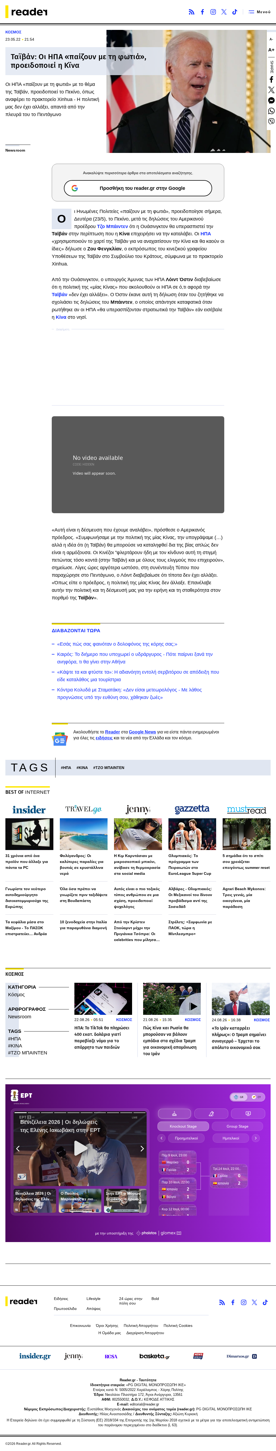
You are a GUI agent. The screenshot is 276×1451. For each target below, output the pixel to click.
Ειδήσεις (61, 1298)
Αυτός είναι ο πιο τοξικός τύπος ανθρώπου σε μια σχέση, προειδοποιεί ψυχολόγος (137, 898)
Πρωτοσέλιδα (65, 1308)
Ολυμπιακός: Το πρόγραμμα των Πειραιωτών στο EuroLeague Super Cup (189, 865)
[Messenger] (271, 100)
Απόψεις (94, 1308)
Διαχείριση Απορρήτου (145, 1333)
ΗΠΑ (206, 233)
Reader (112, 732)
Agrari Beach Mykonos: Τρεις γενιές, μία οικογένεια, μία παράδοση (244, 898)
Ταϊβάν (60, 294)
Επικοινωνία (80, 1325)
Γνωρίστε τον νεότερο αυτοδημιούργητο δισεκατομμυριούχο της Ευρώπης (26, 898)
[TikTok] (234, 12)
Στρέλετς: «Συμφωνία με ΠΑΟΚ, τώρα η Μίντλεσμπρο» (190, 928)
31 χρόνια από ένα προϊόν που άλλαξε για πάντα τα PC (26, 862)
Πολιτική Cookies (178, 1325)
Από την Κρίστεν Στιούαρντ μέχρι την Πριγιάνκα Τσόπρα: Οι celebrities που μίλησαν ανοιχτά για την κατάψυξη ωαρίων (137, 931)
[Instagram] (213, 12)
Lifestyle (94, 1298)
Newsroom (19, 1016)
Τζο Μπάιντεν (113, 226)
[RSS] (191, 12)
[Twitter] (224, 12)
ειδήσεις (104, 738)
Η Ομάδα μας (109, 1333)
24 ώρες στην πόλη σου (130, 1300)
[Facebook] (202, 12)
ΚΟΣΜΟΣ (13, 32)
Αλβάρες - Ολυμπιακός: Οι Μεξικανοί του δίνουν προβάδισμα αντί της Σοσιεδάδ (190, 898)
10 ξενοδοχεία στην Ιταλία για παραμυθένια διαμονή (83, 925)
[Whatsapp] (271, 111)
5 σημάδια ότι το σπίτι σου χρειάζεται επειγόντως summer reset (246, 862)
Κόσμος (16, 994)
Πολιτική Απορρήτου (141, 1325)
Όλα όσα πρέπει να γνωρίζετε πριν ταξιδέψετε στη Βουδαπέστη (84, 895)
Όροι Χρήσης (107, 1325)
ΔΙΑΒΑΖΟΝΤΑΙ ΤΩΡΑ (76, 630)
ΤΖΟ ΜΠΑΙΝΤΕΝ (109, 767)
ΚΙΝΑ (83, 767)
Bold (155, 1298)
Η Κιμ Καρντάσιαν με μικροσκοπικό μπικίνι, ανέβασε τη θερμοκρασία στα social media (137, 865)
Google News (142, 732)
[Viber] (271, 121)
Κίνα (62, 317)
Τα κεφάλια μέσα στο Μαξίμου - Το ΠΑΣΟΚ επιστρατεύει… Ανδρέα (26, 928)
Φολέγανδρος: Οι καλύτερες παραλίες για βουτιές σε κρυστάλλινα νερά (82, 865)
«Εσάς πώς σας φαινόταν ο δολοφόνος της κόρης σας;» (117, 644)
